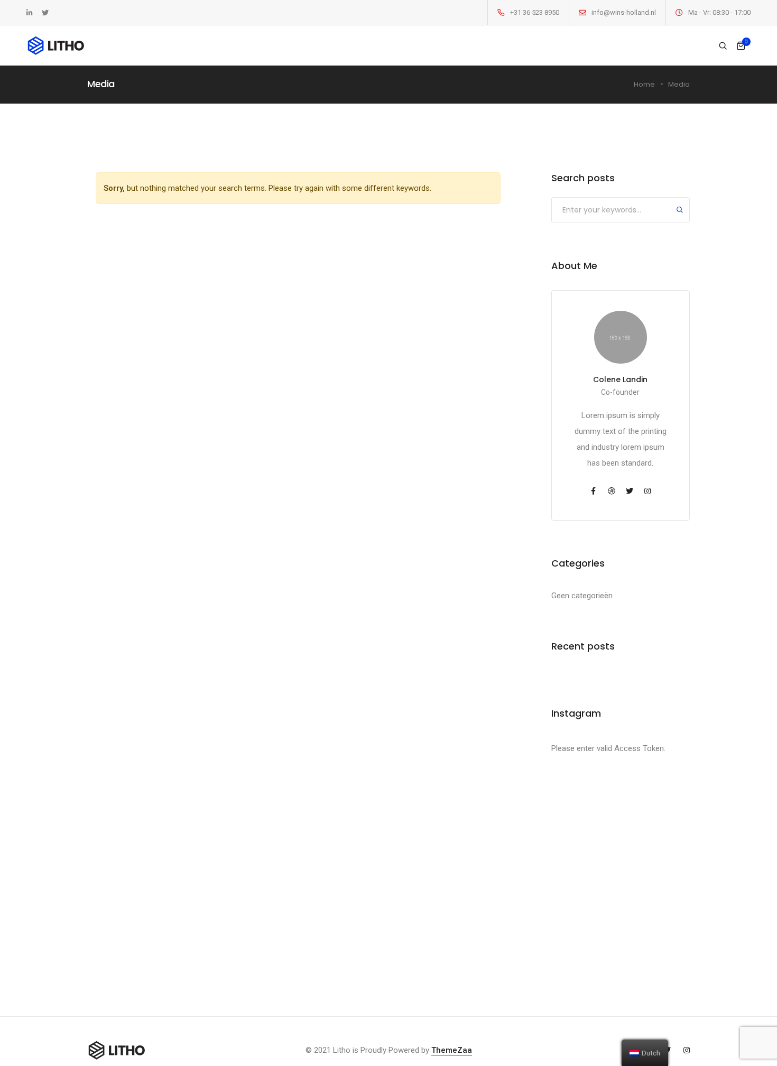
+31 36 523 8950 (534, 12)
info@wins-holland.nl (623, 12)
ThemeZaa (451, 1050)
